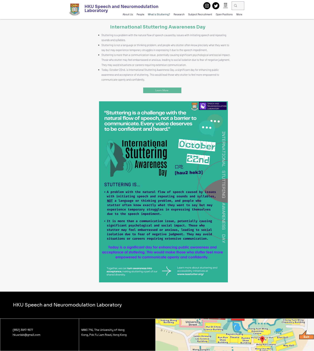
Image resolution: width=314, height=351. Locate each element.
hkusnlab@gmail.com (26, 334)
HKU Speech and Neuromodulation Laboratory (67, 305)
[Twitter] (215, 5)
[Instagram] (206, 5)
